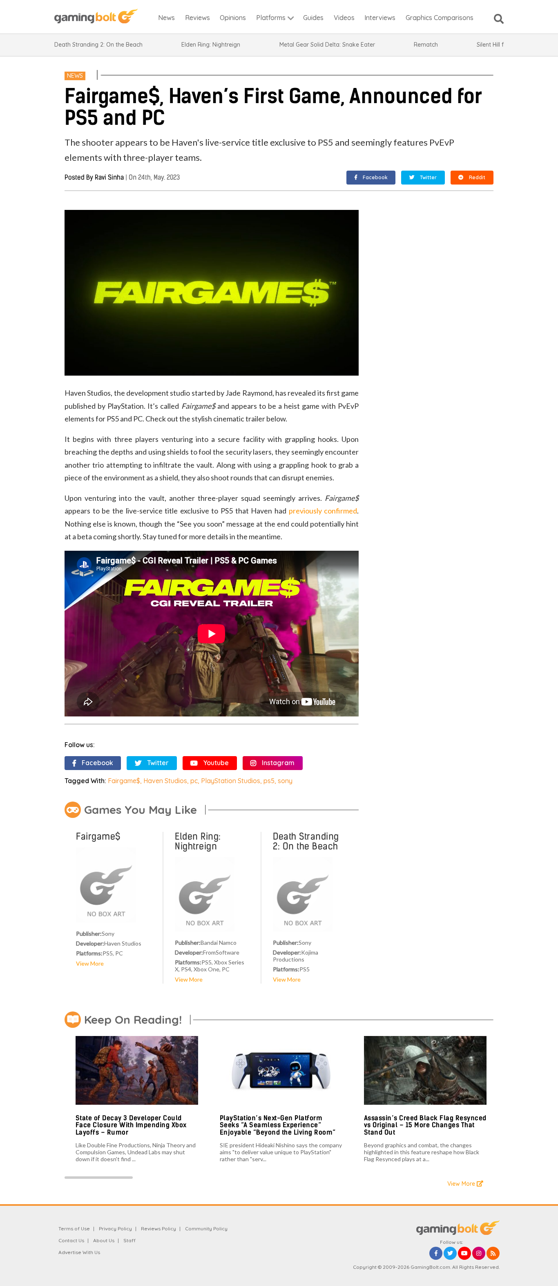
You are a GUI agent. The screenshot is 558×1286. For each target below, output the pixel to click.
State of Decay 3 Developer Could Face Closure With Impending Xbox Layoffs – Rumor (131, 1125)
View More (90, 963)
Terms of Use (74, 1228)
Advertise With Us (79, 1252)
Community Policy (206, 1228)
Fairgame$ (124, 781)
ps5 (269, 781)
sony (285, 781)
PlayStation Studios (230, 781)
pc (194, 781)
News (75, 75)
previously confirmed (323, 510)
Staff (129, 1240)
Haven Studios (165, 781)
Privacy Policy (115, 1228)
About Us (103, 1240)
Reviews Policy (158, 1228)
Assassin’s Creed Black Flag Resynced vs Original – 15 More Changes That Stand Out (425, 1125)
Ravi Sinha (109, 177)
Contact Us (71, 1240)
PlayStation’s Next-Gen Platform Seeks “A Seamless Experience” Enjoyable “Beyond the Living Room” (278, 1125)
